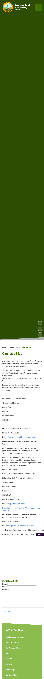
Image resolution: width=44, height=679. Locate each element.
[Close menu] (38, 7)
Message (6, 589)
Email (4, 587)
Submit (7, 611)
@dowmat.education (17, 504)
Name (4, 584)
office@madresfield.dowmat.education (21, 437)
